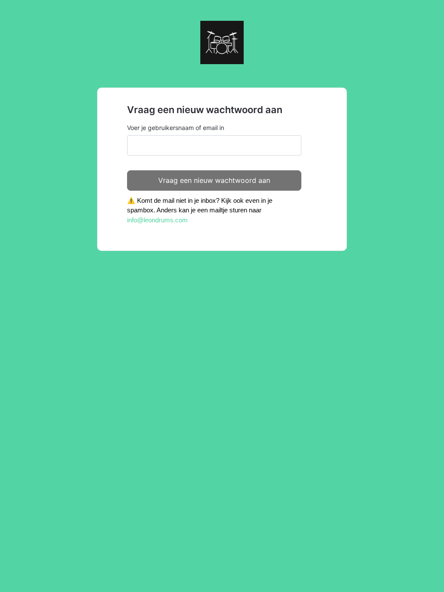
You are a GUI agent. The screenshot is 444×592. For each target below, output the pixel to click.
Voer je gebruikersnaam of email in (175, 127)
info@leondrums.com (157, 220)
